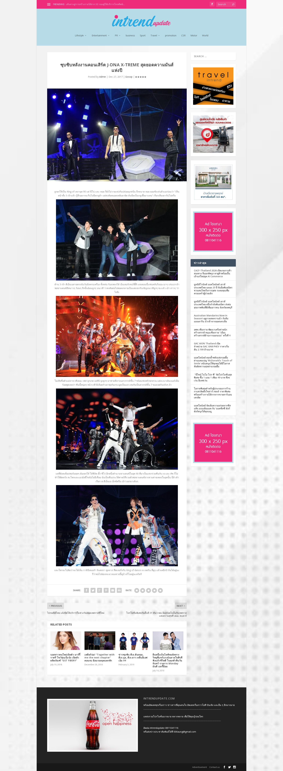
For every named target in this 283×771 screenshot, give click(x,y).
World (205, 35)
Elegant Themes (68, 767)
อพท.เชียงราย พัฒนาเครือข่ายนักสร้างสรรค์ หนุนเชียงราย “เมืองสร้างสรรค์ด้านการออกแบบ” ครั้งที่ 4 (212, 332)
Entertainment (99, 35)
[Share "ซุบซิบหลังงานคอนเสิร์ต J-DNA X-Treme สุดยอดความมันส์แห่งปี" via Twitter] (93, 590)
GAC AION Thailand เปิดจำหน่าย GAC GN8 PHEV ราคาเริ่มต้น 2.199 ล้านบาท (211, 346)
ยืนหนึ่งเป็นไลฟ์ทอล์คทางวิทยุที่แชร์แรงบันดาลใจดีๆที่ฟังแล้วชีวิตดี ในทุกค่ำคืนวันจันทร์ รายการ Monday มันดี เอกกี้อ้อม (167, 660)
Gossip (128, 76)
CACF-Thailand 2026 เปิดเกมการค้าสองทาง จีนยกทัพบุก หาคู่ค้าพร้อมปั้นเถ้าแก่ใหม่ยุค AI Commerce (212, 273)
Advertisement (199, 767)
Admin (102, 76)
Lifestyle (79, 35)
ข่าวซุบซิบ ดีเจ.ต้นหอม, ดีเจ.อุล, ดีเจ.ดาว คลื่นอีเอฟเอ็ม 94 (133, 657)
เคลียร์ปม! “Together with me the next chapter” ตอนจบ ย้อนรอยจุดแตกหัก (100, 657)
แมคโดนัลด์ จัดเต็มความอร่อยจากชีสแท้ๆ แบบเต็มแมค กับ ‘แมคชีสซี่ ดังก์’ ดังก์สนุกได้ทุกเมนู (212, 408)
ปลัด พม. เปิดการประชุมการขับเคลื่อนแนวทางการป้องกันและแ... (98, 4)
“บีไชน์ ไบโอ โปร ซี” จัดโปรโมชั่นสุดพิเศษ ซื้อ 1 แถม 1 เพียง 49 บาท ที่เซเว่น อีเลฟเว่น (213, 377)
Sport (143, 35)
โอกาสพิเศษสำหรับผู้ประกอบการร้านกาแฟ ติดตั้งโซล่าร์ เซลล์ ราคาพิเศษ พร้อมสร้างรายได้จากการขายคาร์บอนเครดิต (213, 393)
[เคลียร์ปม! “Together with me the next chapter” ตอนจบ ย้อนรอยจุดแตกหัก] (100, 640)
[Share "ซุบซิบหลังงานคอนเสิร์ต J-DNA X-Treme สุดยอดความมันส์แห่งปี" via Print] (119, 590)
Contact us (214, 767)
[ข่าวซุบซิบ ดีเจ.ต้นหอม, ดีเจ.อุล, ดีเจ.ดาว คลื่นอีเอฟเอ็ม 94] (134, 640)
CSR (183, 35)
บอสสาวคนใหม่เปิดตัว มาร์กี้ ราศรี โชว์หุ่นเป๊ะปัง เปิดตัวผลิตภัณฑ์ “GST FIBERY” (65, 657)
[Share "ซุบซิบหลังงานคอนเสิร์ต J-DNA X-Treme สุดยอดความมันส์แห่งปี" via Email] (112, 590)
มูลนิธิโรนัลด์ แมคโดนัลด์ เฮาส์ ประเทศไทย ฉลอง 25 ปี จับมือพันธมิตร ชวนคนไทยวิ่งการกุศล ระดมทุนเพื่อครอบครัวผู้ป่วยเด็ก (213, 289)
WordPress (96, 767)
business (130, 35)
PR (116, 35)
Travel (154, 35)
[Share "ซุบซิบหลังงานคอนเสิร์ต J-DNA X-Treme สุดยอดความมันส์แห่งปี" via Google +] (99, 590)
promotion (170, 35)
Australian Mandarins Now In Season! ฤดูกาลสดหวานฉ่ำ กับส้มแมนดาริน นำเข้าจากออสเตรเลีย (211, 318)
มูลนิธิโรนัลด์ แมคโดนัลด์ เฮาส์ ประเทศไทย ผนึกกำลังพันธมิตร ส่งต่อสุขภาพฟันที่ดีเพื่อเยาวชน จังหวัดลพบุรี (213, 304)
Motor (193, 35)
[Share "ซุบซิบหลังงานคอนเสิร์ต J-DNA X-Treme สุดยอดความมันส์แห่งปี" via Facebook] (86, 590)
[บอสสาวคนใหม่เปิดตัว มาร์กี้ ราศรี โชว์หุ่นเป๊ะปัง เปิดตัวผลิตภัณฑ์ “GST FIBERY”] (65, 640)
